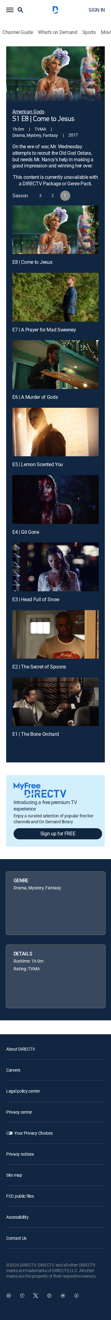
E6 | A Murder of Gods (35, 397)
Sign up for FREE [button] (58, 833)
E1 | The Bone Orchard (35, 734)
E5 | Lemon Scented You (37, 464)
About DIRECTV (20, 1049)
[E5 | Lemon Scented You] (55, 432)
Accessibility (17, 1217)
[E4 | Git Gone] (55, 499)
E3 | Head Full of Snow (36, 599)
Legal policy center (23, 1091)
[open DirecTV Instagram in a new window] (49, 1295)
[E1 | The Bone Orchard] (55, 701)
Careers (13, 1070)
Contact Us (16, 1238)
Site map (14, 1175)
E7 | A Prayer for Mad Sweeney (44, 329)
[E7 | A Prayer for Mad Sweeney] (55, 297)
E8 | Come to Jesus (32, 262)
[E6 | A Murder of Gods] (55, 364)
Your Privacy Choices (33, 1133)
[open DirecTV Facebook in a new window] (22, 1295)
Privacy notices (20, 1154)
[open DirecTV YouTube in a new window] (62, 1295)
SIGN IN (96, 9)
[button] (10, 10)
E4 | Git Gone (25, 532)
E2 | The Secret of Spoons (39, 666)
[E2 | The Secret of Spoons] (55, 634)
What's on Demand (57, 32)
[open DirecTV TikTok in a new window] (76, 1295)
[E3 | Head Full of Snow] (55, 566)
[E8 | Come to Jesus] (55, 229)
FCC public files (20, 1196)
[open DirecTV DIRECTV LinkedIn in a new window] (8, 1295)
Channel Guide (17, 32)
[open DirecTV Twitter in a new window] (35, 1295)
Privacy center (19, 1112)
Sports (89, 32)
